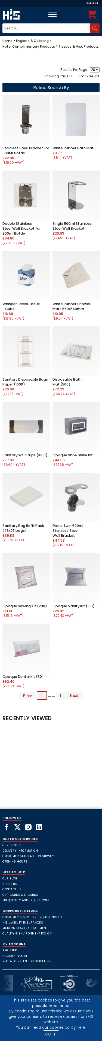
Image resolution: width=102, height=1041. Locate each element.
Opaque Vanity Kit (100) (73, 606)
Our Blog (9, 878)
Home (7, 40)
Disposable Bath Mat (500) (67, 382)
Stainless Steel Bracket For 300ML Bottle (25, 150)
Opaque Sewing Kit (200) (24, 606)
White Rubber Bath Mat (73, 148)
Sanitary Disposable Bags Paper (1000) (25, 382)
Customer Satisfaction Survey (28, 856)
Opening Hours (14, 862)
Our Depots (11, 845)
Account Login (14, 956)
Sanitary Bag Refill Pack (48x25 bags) (23, 528)
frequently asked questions (25, 900)
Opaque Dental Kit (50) (23, 676)
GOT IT (51, 1034)
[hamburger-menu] (52, 14)
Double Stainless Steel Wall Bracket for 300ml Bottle (21, 228)
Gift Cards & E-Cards (20, 895)
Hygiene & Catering (32, 40)
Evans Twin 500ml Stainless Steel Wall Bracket (67, 530)
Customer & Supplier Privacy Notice (32, 917)
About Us (9, 884)
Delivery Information (20, 851)
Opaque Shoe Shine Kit (72, 455)
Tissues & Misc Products (78, 46)
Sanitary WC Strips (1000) (25, 455)
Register (9, 950)
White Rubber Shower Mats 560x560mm (71, 306)
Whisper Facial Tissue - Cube (21, 306)
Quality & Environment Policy (27, 933)
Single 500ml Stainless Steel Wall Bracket (72, 226)
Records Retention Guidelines (27, 961)
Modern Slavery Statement (25, 928)
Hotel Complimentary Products (28, 46)
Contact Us (11, 889)
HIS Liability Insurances (22, 923)
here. (81, 1027)
